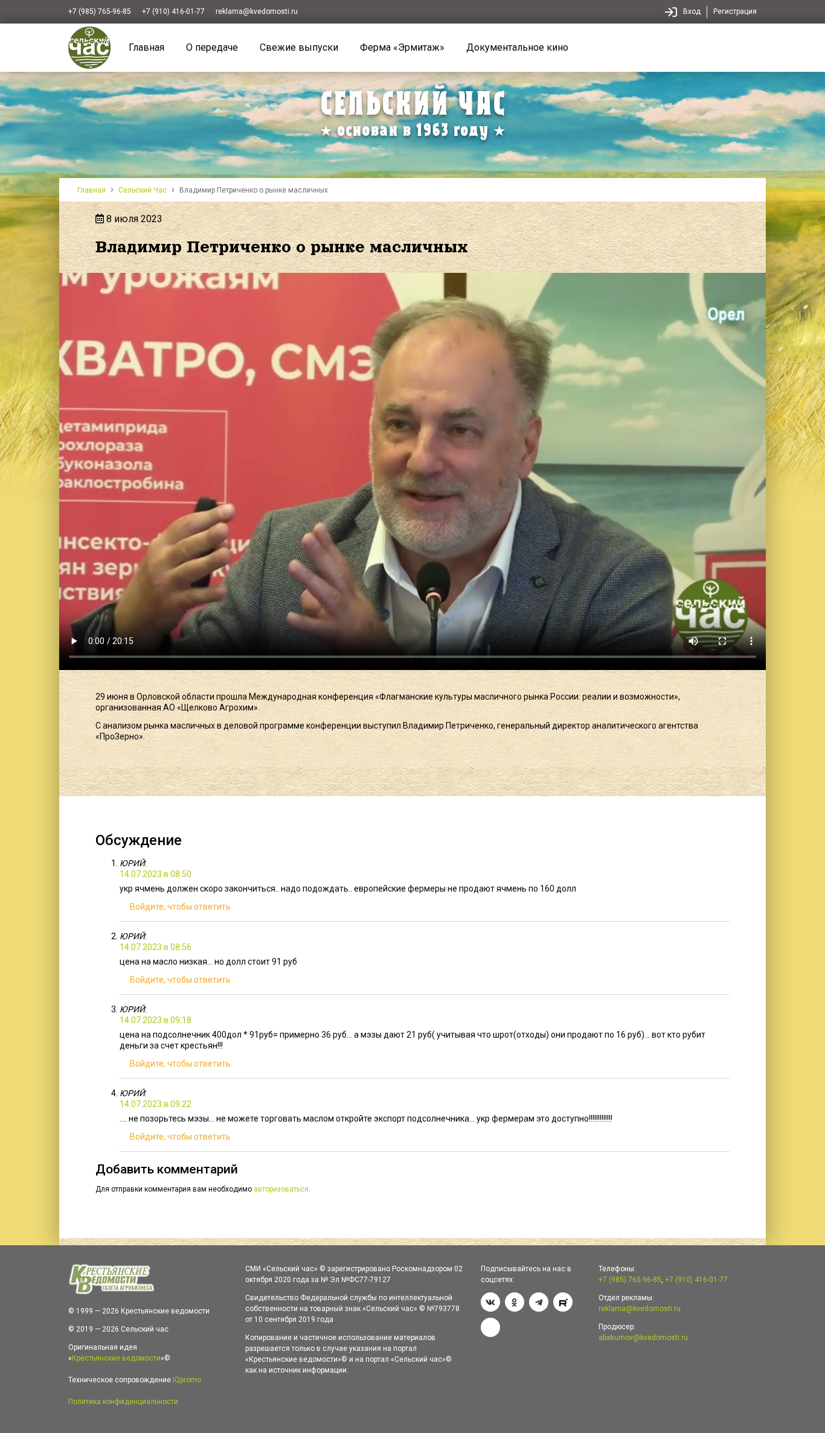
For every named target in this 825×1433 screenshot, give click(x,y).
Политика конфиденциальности (123, 1401)
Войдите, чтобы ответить (180, 906)
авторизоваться (281, 1189)
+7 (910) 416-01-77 (173, 11)
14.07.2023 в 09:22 (155, 1104)
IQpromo (187, 1380)
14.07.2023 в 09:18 (155, 1020)
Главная (146, 47)
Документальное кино (517, 47)
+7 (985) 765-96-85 (99, 11)
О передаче (212, 47)
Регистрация (735, 11)
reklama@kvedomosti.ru (257, 11)
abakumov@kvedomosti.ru (643, 1337)
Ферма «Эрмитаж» (402, 47)
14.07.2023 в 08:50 (155, 874)
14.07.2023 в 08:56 (155, 947)
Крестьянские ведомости (116, 1358)
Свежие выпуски (299, 47)
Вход (692, 11)
